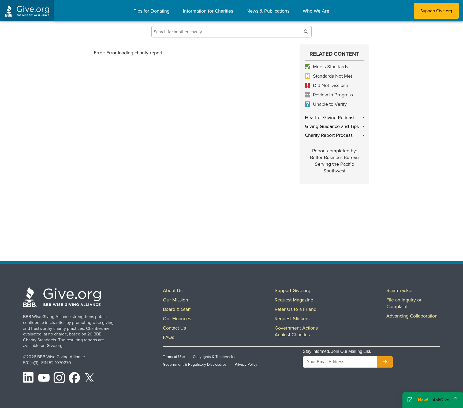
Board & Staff (177, 309)
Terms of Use (174, 356)
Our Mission (175, 299)
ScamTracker (399, 290)
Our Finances (177, 318)
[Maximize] (455, 399)
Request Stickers (292, 318)
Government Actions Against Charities (296, 331)
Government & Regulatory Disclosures (195, 364)
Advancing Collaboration (412, 315)
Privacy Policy (246, 364)
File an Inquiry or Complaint (403, 303)
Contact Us (174, 327)
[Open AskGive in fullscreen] (410, 400)
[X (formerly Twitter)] (89, 378)
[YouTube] (44, 378)
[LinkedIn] (28, 378)
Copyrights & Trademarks (214, 356)
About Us (172, 290)
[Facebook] (74, 378)
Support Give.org (436, 11)
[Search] (306, 31)
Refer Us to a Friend (295, 309)
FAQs (168, 337)
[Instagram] (59, 378)
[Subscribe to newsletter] (385, 362)
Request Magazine (294, 299)
